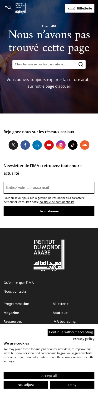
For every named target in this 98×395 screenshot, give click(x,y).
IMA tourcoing (64, 321)
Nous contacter (16, 291)
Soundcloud (84, 145)
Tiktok (73, 145)
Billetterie (84, 8)
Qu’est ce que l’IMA (19, 282)
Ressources (13, 321)
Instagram (61, 145)
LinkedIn (37, 145)
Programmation (16, 303)
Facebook (25, 145)
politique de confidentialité (56, 202)
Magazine (11, 312)
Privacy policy (83, 338)
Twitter (13, 145)
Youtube (49, 145)
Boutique (60, 312)
